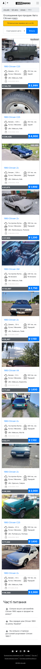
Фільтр (32, 31)
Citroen (22, 10)
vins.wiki (6, 10)
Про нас (34, 655)
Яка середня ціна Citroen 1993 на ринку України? (20, 622)
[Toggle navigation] (37, 3)
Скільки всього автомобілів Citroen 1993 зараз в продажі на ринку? (19, 611)
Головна (27, 655)
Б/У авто (15, 10)
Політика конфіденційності (27, 658)
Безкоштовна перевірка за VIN (13, 655)
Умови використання (11, 658)
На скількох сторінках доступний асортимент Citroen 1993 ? (18, 633)
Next (36, 51)
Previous (4, 51)
